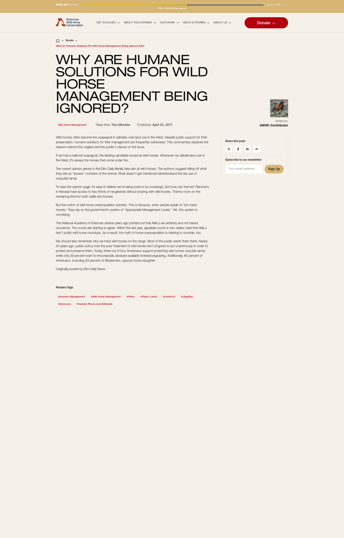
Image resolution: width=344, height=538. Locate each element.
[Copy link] (256, 149)
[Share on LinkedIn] (247, 149)
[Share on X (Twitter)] (228, 149)
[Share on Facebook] (238, 149)
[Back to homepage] (69, 22)
